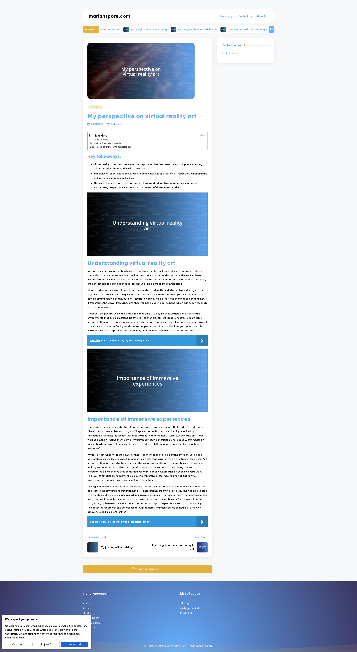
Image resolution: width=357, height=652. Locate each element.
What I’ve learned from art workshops (261, 29)
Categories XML (190, 608)
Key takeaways (101, 139)
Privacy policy (91, 622)
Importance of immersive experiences (110, 146)
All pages (186, 603)
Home (86, 603)
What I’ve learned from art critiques (208, 29)
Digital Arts (96, 107)
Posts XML (186, 613)
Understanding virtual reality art (107, 143)
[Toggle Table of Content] (201, 135)
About (87, 608)
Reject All (47, 644)
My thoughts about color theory (109, 29)
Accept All (74, 644)
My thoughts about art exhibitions (158, 29)
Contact (88, 613)
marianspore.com (109, 16)
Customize (18, 644)
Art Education (229, 53)
